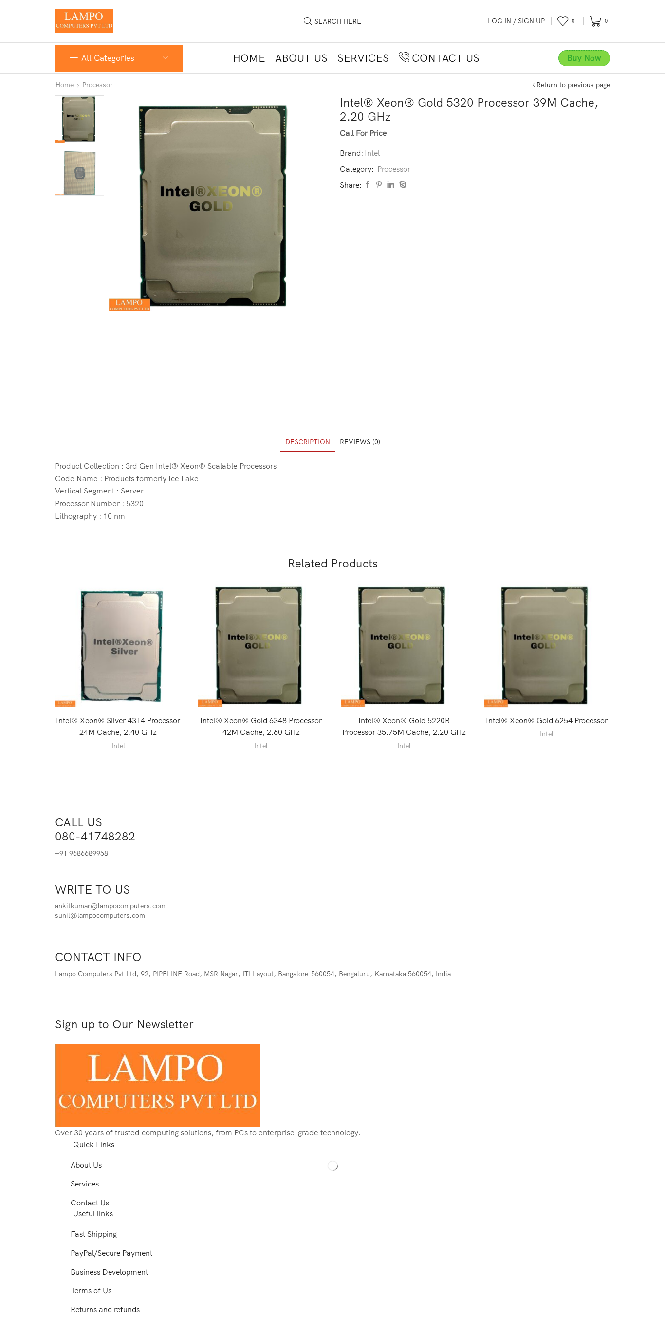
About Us (301, 58)
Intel (372, 153)
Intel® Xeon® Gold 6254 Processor (547, 720)
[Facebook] (367, 185)
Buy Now (584, 58)
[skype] (401, 185)
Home (249, 58)
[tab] (307, 442)
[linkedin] (391, 185)
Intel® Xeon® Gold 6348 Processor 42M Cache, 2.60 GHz (261, 726)
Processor (97, 84)
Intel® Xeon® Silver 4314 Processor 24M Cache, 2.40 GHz (118, 726)
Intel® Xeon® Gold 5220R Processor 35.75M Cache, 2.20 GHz (404, 726)
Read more (123, 691)
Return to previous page (573, 84)
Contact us (446, 58)
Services (363, 58)
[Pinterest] (379, 185)
